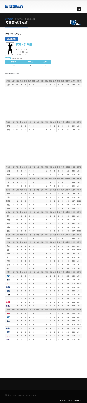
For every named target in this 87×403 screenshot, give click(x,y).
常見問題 (63, 400)
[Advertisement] (43, 103)
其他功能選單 (11, 39)
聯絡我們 (78, 400)
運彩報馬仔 (9, 19)
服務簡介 (70, 400)
